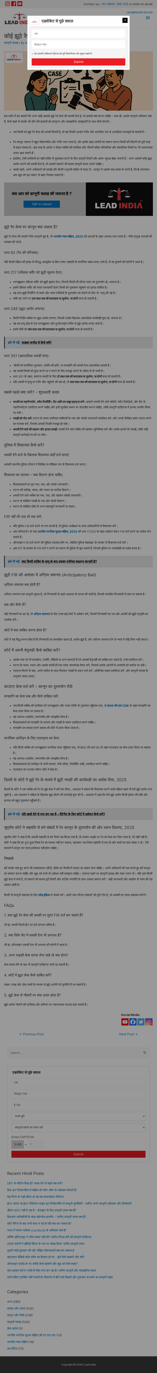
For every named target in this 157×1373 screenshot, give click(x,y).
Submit (78, 62)
